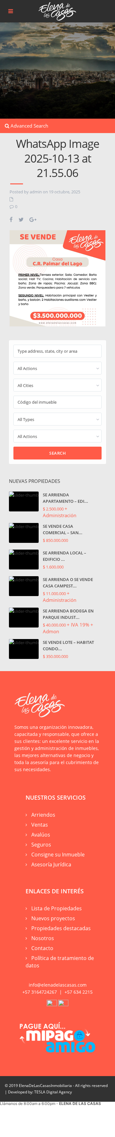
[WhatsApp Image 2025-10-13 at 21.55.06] (57, 277)
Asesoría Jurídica (51, 864)
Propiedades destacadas (61, 928)
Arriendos (43, 814)
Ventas (39, 824)
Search (57, 453)
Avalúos (40, 834)
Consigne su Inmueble (58, 854)
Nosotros (42, 938)
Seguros (41, 844)
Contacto (42, 948)
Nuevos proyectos (53, 918)
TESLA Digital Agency (53, 1092)
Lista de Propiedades (56, 908)
